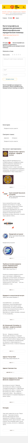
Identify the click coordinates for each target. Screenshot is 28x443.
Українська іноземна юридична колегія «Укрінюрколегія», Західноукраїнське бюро (12, 265)
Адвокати (6, 138)
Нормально (15, 54)
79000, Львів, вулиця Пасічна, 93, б (11, 35)
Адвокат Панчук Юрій (9, 357)
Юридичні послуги (17, 11)
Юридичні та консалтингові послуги (13, 295)
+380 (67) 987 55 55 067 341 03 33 (14, 372)
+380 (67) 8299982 (14, 319)
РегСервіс (6, 408)
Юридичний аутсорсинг (16, 234)
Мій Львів (4, 11)
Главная (5, 18)
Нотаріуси (14, 138)
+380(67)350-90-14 (14, 187)
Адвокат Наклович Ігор (10, 368)
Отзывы (10, 18)
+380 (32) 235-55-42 (14, 289)
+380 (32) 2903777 (14, 430)
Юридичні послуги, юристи (11, 128)
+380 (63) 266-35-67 (9, 38)
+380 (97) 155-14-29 (14, 402)
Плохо (13, 54)
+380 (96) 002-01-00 (14, 351)
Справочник (9, 11)
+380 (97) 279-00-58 (14, 362)
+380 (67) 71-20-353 (14, 258)
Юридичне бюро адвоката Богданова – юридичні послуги (17, 153)
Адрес (17, 18)
